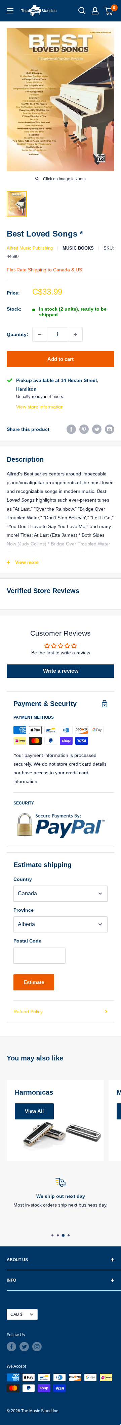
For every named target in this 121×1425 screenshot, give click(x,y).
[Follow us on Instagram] (37, 1346)
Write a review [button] (60, 671)
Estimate (34, 982)
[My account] (95, 10)
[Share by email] (109, 429)
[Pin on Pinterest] (84, 429)
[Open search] (82, 10)
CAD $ (16, 1314)
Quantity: (17, 334)
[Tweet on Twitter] (97, 429)
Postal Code (27, 941)
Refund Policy (28, 1011)
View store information (40, 406)
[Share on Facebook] (71, 429)
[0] (109, 11)
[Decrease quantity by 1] (40, 334)
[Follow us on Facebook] (11, 1346)
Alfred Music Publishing (30, 248)
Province (23, 910)
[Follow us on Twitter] (24, 1346)
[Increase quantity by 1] (75, 334)
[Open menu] (10, 10)
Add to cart (60, 359)
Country (22, 879)
